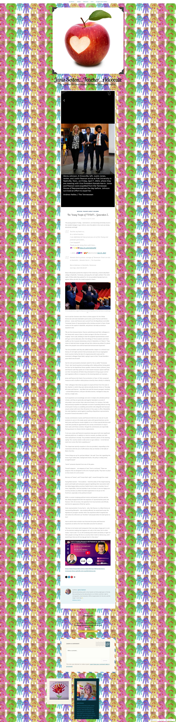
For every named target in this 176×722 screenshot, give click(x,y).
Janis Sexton (82, 590)
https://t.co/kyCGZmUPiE (88, 248)
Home (92, 1)
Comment (105, 660)
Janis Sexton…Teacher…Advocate (88, 79)
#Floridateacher (88, 615)
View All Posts (76, 600)
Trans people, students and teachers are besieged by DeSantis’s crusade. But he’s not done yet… (88, 624)
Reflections (85, 1)
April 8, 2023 (101, 253)
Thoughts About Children (101, 1)
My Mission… (72, 1)
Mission (79, 1)
